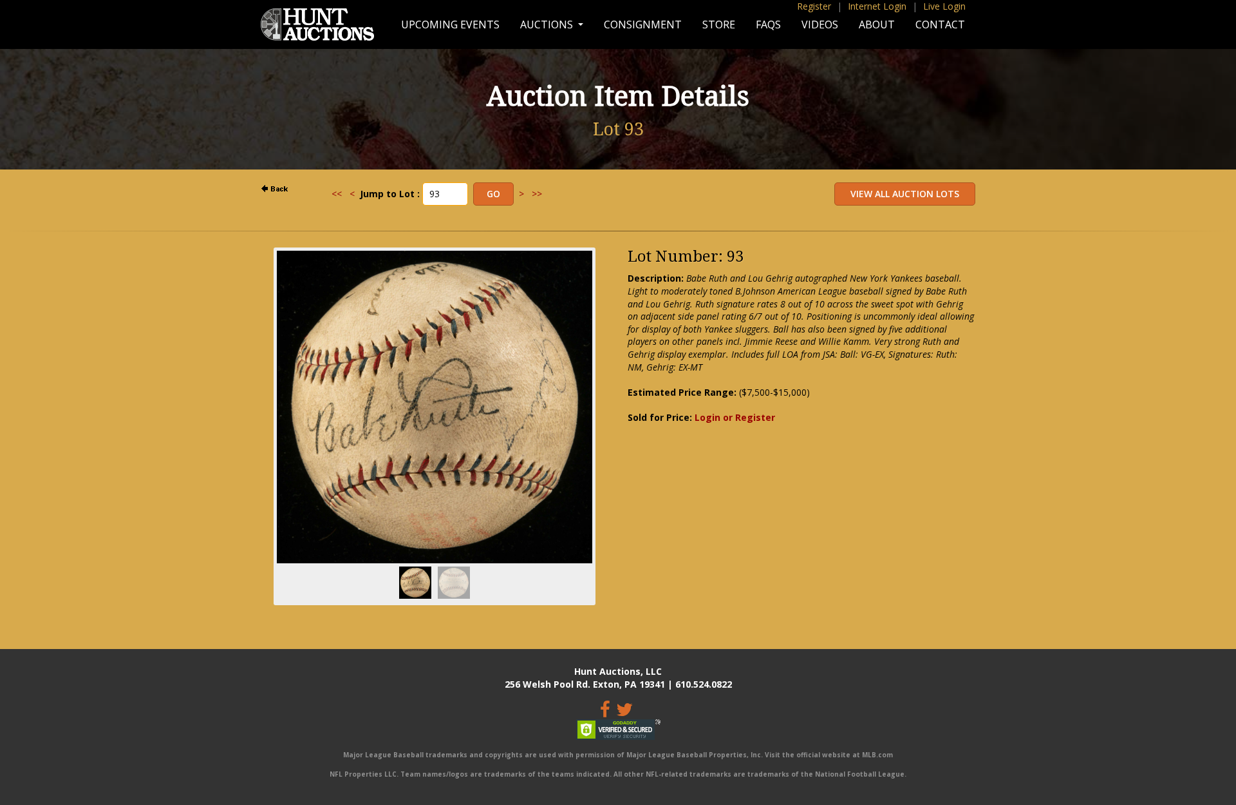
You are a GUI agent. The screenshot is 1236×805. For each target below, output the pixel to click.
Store (718, 24)
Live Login (944, 6)
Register (814, 6)
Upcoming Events (450, 24)
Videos (819, 24)
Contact (940, 24)
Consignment (643, 24)
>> (537, 194)
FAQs (768, 24)
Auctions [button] (548, 24)
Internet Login (877, 6)
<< (337, 194)
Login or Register (735, 417)
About (877, 24)
